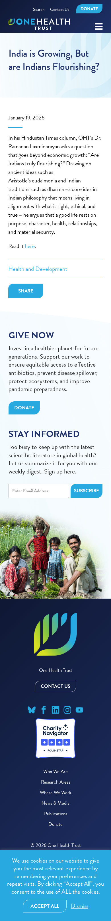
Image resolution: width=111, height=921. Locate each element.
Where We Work (55, 792)
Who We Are (55, 771)
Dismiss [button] (79, 906)
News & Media (55, 803)
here (30, 246)
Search (38, 9)
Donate (89, 9)
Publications (55, 813)
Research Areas (55, 782)
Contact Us (59, 9)
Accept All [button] (44, 906)
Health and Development (37, 268)
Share (26, 290)
